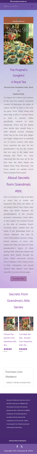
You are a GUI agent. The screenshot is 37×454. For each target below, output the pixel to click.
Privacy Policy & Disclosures (17, 440)
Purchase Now (18, 279)
